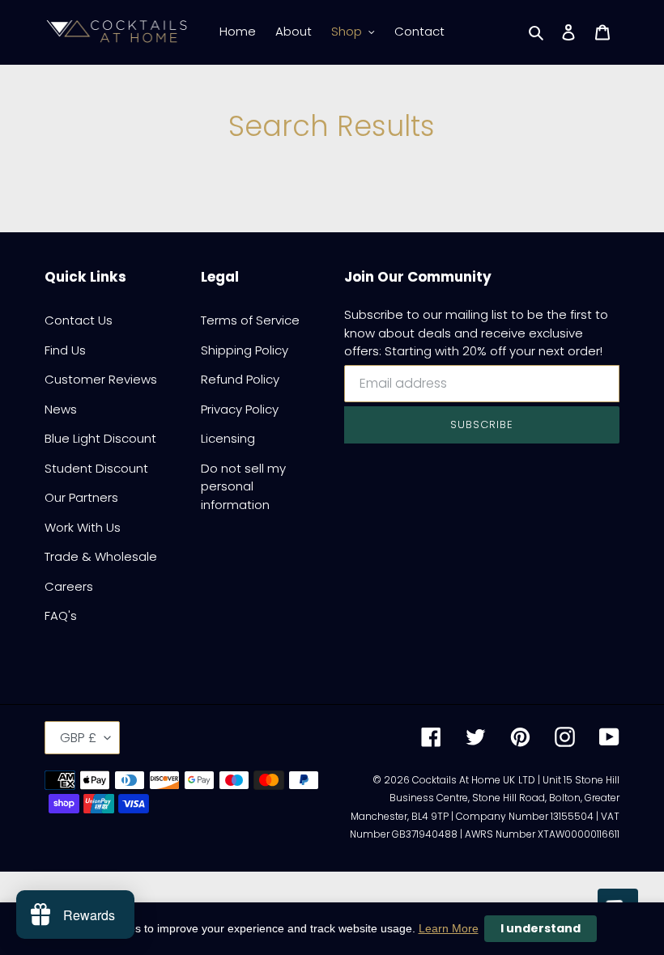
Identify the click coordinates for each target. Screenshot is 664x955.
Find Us (65, 350)
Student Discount (96, 468)
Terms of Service (250, 320)
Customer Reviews (101, 379)
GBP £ (78, 737)
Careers (69, 586)
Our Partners (81, 497)
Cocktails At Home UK (463, 780)
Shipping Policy (244, 350)
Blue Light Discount (100, 438)
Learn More (449, 928)
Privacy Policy (240, 409)
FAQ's (61, 615)
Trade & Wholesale (101, 556)
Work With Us (83, 527)
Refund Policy (240, 379)
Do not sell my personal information (243, 486)
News (61, 409)
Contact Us (79, 320)
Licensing (228, 438)
